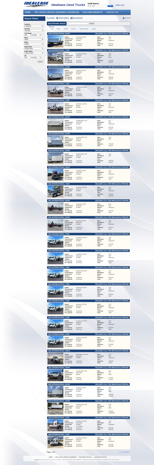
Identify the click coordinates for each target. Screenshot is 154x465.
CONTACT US (112, 12)
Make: (26, 37)
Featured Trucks (85, 457)
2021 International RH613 (59, 351)
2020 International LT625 (58, 418)
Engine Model (28, 51)
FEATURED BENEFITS (93, 12)
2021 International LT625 (58, 184)
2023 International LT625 (58, 50)
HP (25, 55)
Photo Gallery (64, 18)
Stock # (73, 29)
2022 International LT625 (58, 84)
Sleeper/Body (84, 29)
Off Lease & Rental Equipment (65, 457)
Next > (127, 452)
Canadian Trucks (100, 457)
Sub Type (27, 28)
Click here (37, 459)
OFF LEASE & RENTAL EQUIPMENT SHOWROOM (56, 12)
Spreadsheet (77, 18)
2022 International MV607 (59, 117)
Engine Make (28, 46)
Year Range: (28, 33)
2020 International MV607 (59, 401)
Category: (27, 24)
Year (51, 29)
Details (51, 18)
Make (58, 29)
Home (51, 457)
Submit (40, 61)
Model (26, 42)
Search (92, 23)
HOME (27, 12)
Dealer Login (120, 5)
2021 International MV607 (59, 167)
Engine (94, 29)
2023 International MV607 (59, 34)
